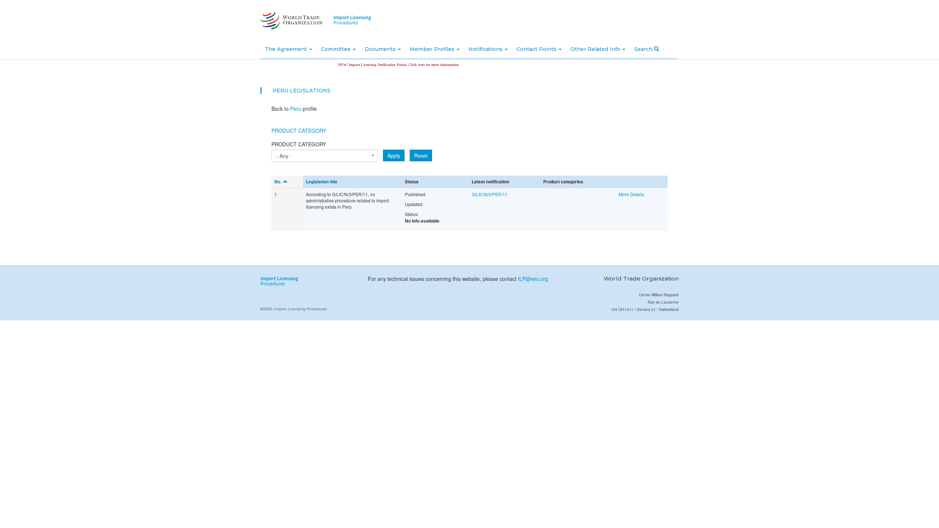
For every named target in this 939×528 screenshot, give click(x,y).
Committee (336, 49)
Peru (280, 90)
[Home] (290, 20)
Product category (298, 144)
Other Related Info (596, 49)
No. (277, 181)
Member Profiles (433, 49)
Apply (393, 155)
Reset (421, 155)
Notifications (486, 49)
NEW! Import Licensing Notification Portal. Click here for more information (387, 65)
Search (644, 49)
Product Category (298, 130)
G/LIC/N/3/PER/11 (490, 194)
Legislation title (321, 181)
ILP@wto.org (533, 278)
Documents (381, 49)
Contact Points (537, 49)
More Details (631, 194)
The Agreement (286, 49)
